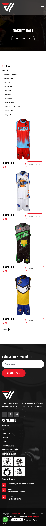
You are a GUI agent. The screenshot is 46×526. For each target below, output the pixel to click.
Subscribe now (12, 373)
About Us (5, 425)
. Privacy (35, 520)
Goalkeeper (8, 95)
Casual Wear (8, 91)
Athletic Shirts (9, 79)
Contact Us (6, 433)
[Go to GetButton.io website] (5, 523)
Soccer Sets (8, 99)
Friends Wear (15, 514)
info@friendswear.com (16, 492)
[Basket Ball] (23, 139)
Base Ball (7, 83)
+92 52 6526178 (14, 499)
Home (4, 441)
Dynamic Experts (33, 517)
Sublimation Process (10, 449)
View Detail (33, 164)
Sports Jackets (9, 103)
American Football (10, 75)
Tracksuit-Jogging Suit (12, 107)
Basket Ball (8, 87)
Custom (5, 437)
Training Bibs (8, 111)
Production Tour (8, 445)
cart (3, 429)
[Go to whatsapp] (5, 519)
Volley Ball (7, 115)
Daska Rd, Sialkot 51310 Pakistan (21, 484)
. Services (27, 520)
